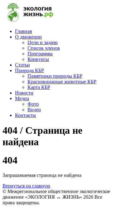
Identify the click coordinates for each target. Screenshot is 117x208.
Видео (34, 109)
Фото (33, 104)
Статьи (22, 64)
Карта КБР (38, 87)
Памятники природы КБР (54, 76)
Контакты (25, 115)
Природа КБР (29, 70)
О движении (28, 36)
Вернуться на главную (26, 185)
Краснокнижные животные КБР (61, 81)
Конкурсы (38, 59)
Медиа (22, 98)
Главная (23, 31)
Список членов (43, 48)
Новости (24, 92)
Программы (40, 53)
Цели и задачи (42, 42)
